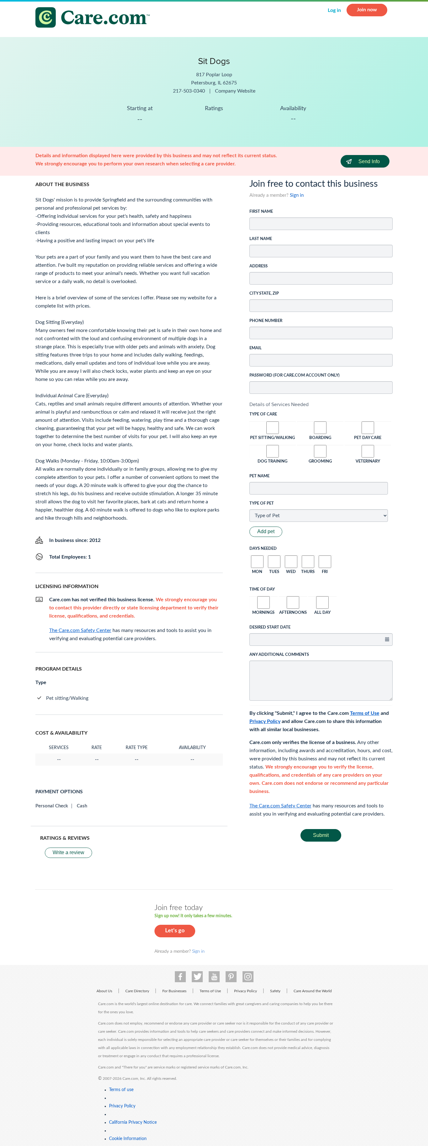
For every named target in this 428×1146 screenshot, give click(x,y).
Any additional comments (279, 655)
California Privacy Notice (133, 1122)
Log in (334, 10)
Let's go (175, 931)
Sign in (297, 195)
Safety (275, 991)
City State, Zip (264, 294)
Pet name (259, 476)
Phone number (265, 321)
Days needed (263, 549)
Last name (260, 239)
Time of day (262, 589)
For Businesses (174, 991)
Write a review (68, 852)
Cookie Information (128, 1139)
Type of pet (261, 503)
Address (258, 266)
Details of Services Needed (279, 404)
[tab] (321, 404)
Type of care (263, 414)
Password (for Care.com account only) (294, 375)
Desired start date (269, 627)
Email (255, 348)
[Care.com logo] (94, 18)
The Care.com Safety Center (280, 805)
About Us (104, 991)
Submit (321, 835)
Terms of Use (364, 713)
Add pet (265, 531)
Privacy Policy (264, 721)
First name (261, 212)
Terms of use (121, 1090)
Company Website (235, 91)
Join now (367, 9)
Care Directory (137, 991)
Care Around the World (313, 991)
